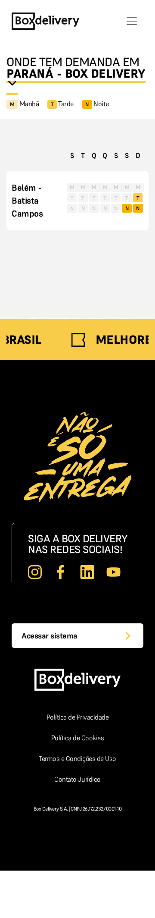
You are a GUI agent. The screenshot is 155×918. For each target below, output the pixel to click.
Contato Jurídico (77, 779)
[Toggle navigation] (131, 21)
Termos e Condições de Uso (77, 758)
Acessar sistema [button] (50, 636)
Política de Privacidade (77, 717)
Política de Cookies (77, 737)
